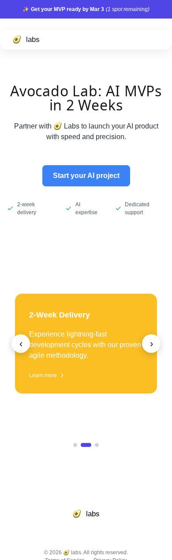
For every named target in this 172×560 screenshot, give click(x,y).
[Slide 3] (97, 445)
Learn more (43, 375)
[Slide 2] (86, 445)
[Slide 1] (75, 445)
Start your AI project (86, 175)
